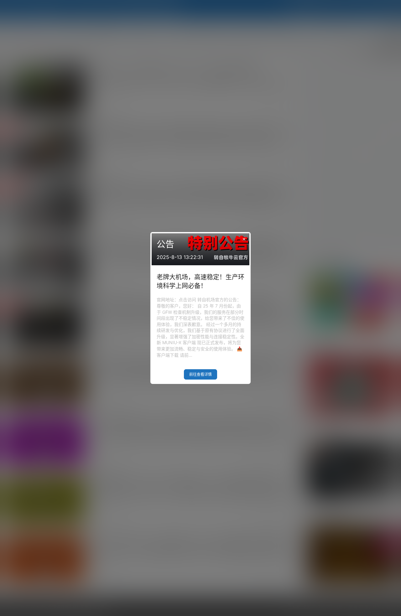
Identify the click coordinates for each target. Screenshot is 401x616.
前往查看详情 (200, 374)
